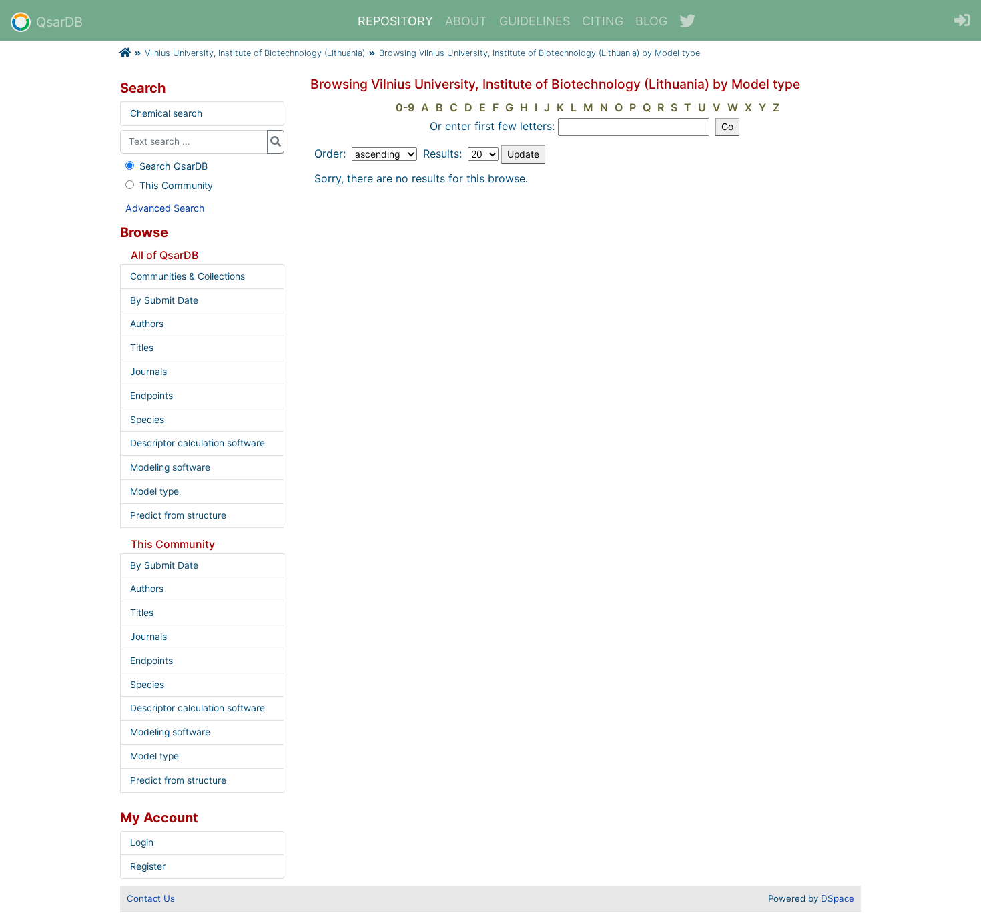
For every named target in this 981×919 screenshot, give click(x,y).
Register (148, 866)
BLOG (651, 21)
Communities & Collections (187, 276)
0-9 (405, 107)
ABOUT (466, 21)
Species (147, 419)
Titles (141, 347)
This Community (176, 185)
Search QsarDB (173, 166)
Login (141, 842)
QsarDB (59, 22)
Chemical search (166, 113)
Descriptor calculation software (197, 443)
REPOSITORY (395, 21)
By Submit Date (164, 300)
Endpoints (151, 395)
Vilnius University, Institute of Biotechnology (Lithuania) (255, 53)
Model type (154, 491)
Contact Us (151, 898)
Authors (147, 323)
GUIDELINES (534, 21)
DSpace (837, 898)
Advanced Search (165, 208)
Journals (148, 371)
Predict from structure (178, 515)
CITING (602, 21)
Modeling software (170, 467)
